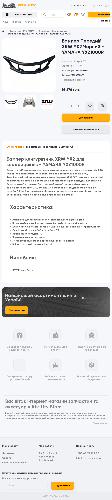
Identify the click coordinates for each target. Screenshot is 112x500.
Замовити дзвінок (104, 17)
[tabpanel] (29, 65)
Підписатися (62, 485)
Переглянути (17, 310)
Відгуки (16, 21)
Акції (6, 21)
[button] (80, 5)
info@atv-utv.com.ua (88, 458)
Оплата (6, 457)
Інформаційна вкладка (41, 146)
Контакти (30, 21)
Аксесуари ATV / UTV (22, 31)
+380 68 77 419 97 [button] (87, 453)
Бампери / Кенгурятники (53, 31)
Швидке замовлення (86, 129)
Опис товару (15, 146)
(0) (84, 61)
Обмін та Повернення (14, 462)
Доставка (8, 453)
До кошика (86, 117)
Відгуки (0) (66, 146)
